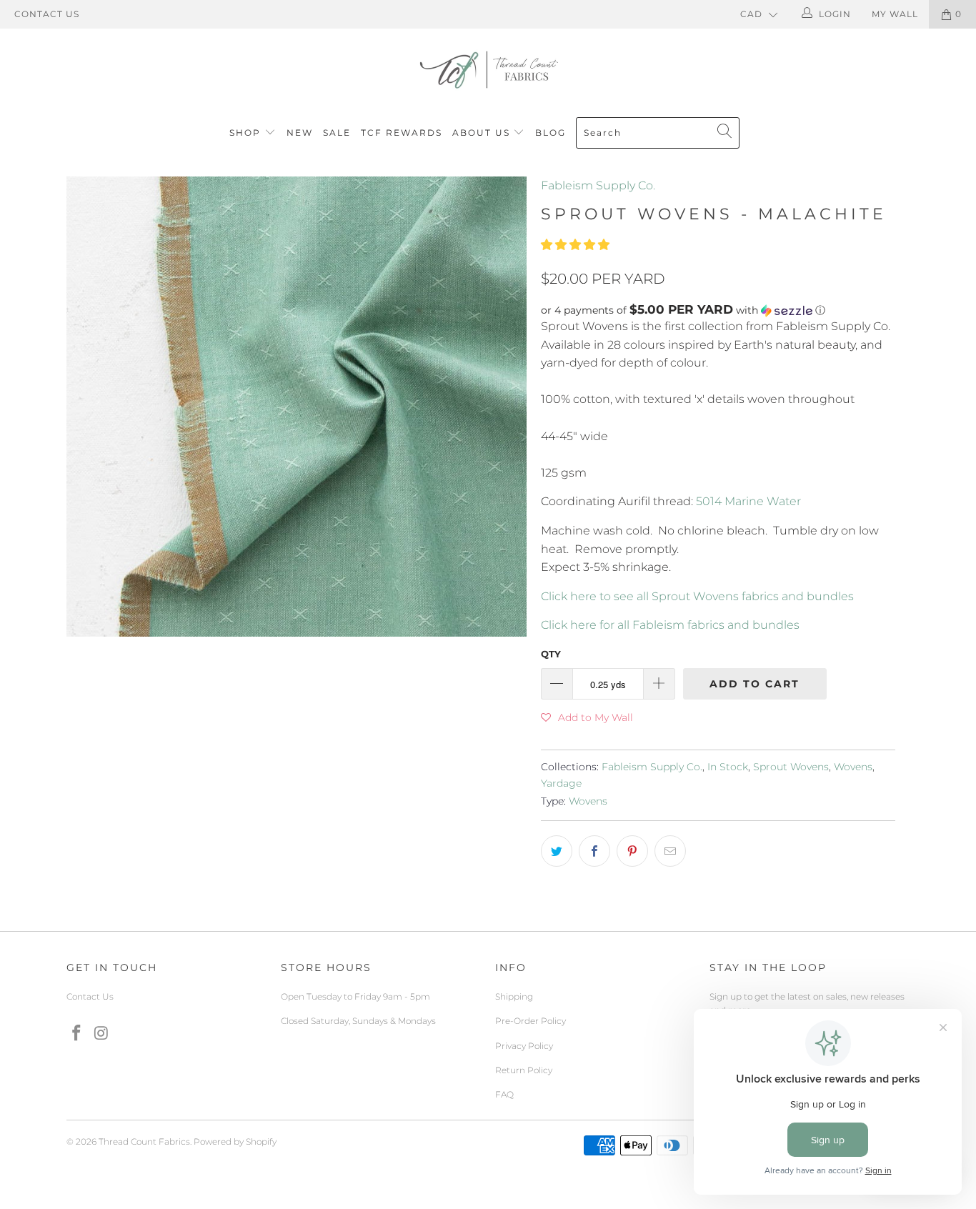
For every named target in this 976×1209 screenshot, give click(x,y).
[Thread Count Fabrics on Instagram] (102, 1034)
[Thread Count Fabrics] (488, 69)
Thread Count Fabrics (144, 1141)
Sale (337, 132)
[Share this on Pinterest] (632, 851)
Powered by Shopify (235, 1141)
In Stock (727, 766)
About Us (483, 132)
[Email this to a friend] (670, 851)
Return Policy (523, 1070)
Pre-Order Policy (530, 1020)
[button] (575, 245)
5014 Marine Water (748, 501)
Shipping (514, 996)
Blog (550, 132)
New (300, 132)
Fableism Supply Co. (598, 185)
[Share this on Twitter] (556, 851)
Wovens (853, 766)
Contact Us (46, 14)
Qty (551, 654)
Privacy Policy (524, 1045)
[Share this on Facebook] (594, 851)
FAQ (504, 1094)
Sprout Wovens (791, 766)
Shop (245, 132)
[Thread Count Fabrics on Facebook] (77, 1034)
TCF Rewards (401, 132)
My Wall (895, 14)
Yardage (561, 783)
